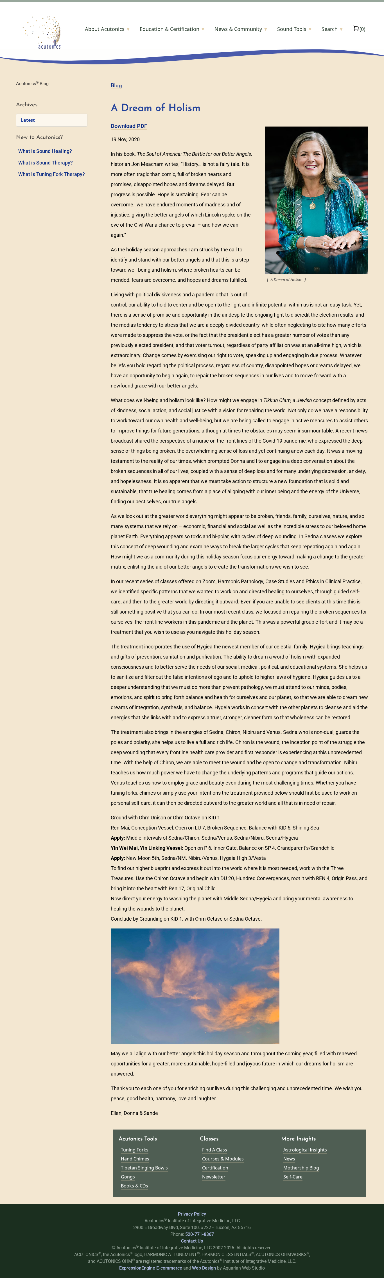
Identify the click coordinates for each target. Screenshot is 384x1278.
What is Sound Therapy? (45, 163)
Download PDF (129, 126)
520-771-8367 (199, 1234)
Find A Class (214, 1150)
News (289, 1159)
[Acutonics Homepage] (50, 32)
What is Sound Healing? (45, 151)
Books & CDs (134, 1186)
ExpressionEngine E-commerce (150, 1268)
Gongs (128, 1177)
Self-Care (292, 1177)
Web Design (204, 1268)
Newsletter (213, 1177)
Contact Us (192, 1241)
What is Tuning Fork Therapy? (51, 174)
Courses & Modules (223, 1159)
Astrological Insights (305, 1150)
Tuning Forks (134, 1150)
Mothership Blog (301, 1168)
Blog (116, 86)
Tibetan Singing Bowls (144, 1168)
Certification (215, 1168)
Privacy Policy (192, 1214)
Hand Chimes (135, 1159)
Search (333, 29)
